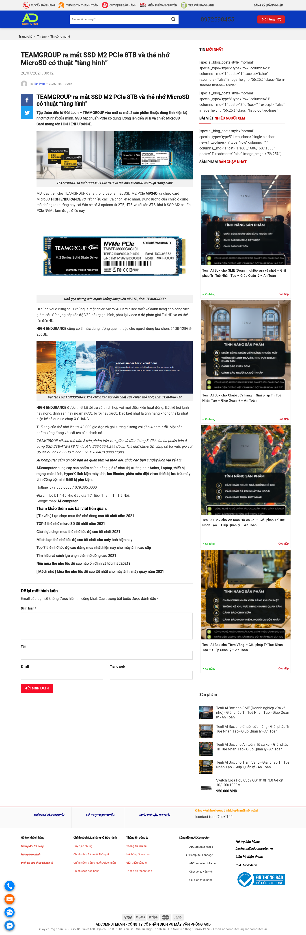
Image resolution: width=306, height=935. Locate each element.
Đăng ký (259, 5)
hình (57, 474)
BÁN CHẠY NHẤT (223, 162)
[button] (27, 100)
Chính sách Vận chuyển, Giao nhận (94, 862)
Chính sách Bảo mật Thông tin (91, 854)
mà (49, 474)
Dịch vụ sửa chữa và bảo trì (37, 862)
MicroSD (173, 118)
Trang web (117, 667)
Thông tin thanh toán (139, 871)
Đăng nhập (275, 5)
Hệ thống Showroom (138, 854)
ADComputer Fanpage (199, 855)
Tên (23, 646)
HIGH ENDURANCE (76, 124)
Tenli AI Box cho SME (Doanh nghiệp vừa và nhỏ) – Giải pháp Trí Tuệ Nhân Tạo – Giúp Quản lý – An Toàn (244, 273)
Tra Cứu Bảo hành (201, 5)
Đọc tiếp (283, 294)
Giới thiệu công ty (136, 862)
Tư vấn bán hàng (43, 5)
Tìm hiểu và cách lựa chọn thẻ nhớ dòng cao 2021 (76, 556)
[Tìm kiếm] (173, 19)
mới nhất (211, 49)
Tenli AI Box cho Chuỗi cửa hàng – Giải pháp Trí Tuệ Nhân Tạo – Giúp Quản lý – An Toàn (241, 398)
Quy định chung (83, 846)
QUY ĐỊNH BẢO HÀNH (123, 5)
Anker (154, 468)
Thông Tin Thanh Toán (82, 5)
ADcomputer (47, 468)
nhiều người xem (222, 118)
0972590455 (217, 19)
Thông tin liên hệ (136, 846)
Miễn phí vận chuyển (162, 5)
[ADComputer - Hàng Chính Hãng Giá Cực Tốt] (37, 19)
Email (25, 667)
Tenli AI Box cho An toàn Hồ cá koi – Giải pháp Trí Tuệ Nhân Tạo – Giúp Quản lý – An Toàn (243, 522)
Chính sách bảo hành (86, 871)
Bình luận (28, 608)
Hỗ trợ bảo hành (30, 854)
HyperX (70, 474)
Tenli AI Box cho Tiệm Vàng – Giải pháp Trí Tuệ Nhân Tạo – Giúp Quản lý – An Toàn (242, 647)
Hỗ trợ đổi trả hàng (32, 846)
